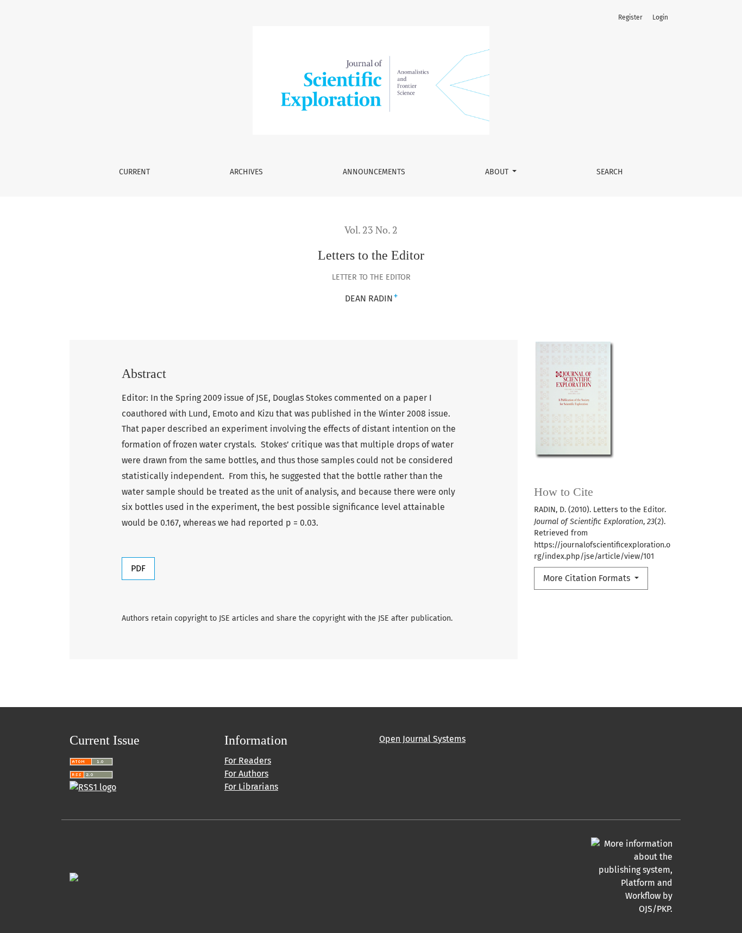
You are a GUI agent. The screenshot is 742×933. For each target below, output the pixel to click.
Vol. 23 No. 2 (371, 230)
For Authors (246, 773)
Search (609, 171)
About (498, 171)
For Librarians (251, 786)
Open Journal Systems (422, 739)
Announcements (374, 171)
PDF (138, 568)
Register (630, 17)
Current (134, 171)
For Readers (247, 760)
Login (660, 17)
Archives (246, 171)
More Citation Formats (587, 578)
